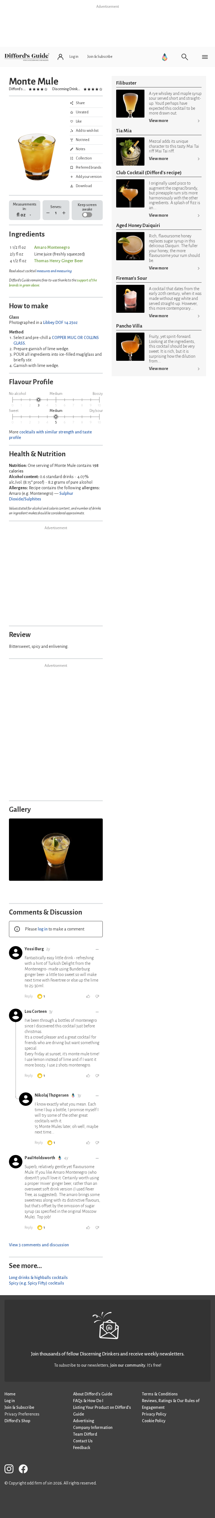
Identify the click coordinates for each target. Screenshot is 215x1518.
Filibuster (126, 83)
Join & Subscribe (19, 1407)
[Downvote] (97, 996)
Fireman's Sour (131, 278)
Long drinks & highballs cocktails (38, 1277)
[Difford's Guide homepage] (26, 57)
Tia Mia (124, 130)
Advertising (83, 1421)
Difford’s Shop (17, 1421)
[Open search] (185, 57)
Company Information (93, 1427)
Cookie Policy (153, 1421)
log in (43, 929)
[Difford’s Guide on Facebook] (25, 1469)
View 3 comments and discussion (39, 1245)
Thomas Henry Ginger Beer (58, 261)
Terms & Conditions (160, 1394)
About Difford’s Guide (92, 1394)
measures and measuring (54, 271)
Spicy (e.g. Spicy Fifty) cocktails (36, 1283)
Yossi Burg (34, 949)
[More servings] (64, 213)
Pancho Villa (129, 326)
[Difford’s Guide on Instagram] (11, 1469)
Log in (9, 1400)
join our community (127, 1365)
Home (9, 1394)
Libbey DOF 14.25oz (60, 322)
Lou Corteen (36, 1011)
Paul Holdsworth (40, 1158)
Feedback (81, 1447)
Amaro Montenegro (52, 247)
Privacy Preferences (21, 1414)
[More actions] (97, 949)
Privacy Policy (154, 1414)
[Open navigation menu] (205, 57)
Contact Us (83, 1441)
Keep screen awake (87, 207)
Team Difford (85, 1434)
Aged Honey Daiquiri (138, 225)
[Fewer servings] (48, 213)
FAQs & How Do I (88, 1400)
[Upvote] (88, 996)
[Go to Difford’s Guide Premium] (165, 57)
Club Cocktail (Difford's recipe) (149, 172)
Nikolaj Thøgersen (52, 1095)
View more (158, 120)
